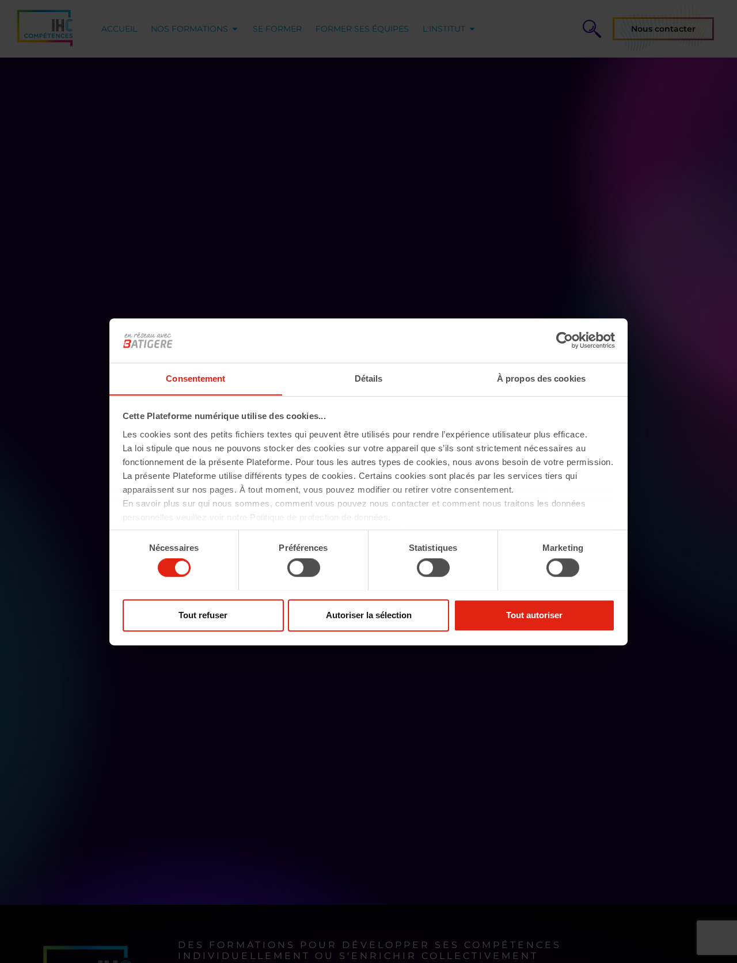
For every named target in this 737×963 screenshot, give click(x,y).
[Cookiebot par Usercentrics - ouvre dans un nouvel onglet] (564, 340)
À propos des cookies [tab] (541, 378)
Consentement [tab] (195, 378)
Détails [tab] (369, 378)
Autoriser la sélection (369, 614)
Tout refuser (202, 614)
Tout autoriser (534, 614)
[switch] (303, 567)
